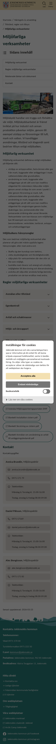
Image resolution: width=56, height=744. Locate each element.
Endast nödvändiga (28, 384)
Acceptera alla (28, 376)
